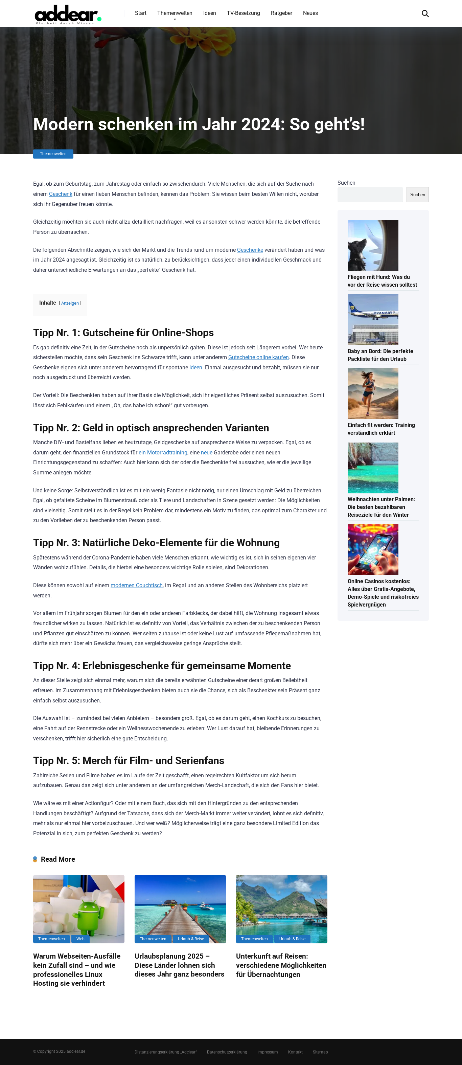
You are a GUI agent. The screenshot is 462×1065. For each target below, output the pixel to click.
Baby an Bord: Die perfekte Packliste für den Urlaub (380, 355)
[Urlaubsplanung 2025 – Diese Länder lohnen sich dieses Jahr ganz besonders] (180, 909)
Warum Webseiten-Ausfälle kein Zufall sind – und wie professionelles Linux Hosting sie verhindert (76, 969)
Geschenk (60, 194)
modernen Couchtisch (137, 585)
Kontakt (295, 1052)
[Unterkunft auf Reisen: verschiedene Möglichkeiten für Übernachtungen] (281, 909)
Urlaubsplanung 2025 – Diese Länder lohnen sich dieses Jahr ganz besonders (180, 965)
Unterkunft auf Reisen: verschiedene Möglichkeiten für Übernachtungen (281, 965)
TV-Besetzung (243, 13)
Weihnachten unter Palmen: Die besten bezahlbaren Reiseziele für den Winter (381, 507)
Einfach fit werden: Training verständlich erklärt (381, 429)
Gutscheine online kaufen (258, 357)
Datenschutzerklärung (227, 1052)
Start (140, 13)
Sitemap (320, 1052)
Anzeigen (70, 303)
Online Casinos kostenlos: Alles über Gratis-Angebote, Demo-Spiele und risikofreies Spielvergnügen (383, 593)
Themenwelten (174, 13)
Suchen (346, 183)
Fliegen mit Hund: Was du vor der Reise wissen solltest (382, 281)
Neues (310, 13)
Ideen (209, 13)
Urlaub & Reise (191, 939)
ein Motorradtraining (163, 452)
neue (206, 452)
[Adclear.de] (67, 13)
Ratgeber (281, 13)
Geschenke (250, 250)
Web (80, 939)
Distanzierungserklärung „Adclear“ (166, 1052)
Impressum (267, 1052)
